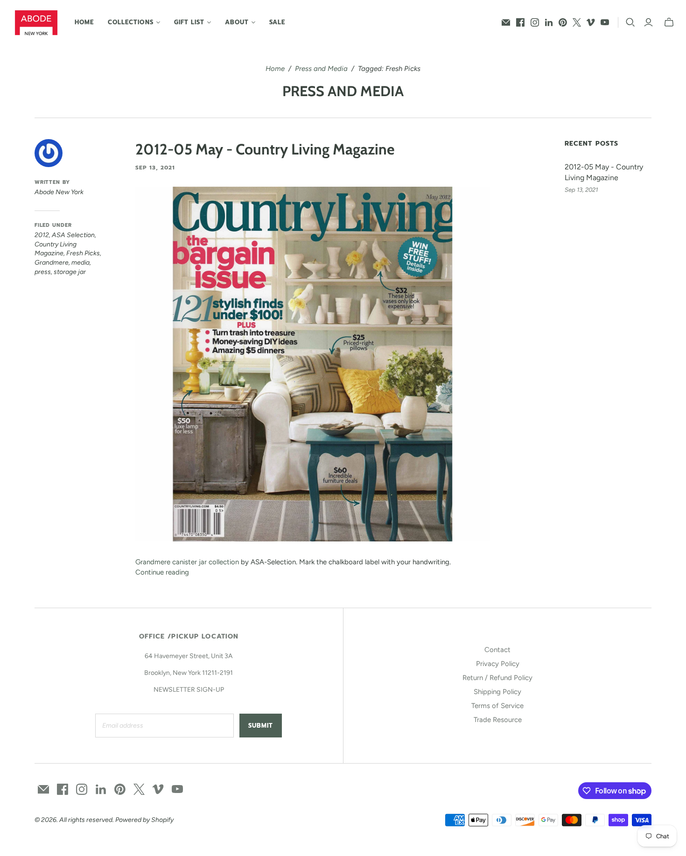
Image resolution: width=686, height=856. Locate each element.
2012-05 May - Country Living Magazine (264, 149)
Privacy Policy (497, 664)
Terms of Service (497, 706)
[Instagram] (535, 22)
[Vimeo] (591, 22)
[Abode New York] (36, 22)
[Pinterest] (563, 22)
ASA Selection (73, 235)
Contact (497, 650)
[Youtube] (605, 22)
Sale (277, 22)
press (43, 272)
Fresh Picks (83, 253)
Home (84, 22)
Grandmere (52, 263)
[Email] (506, 22)
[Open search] (630, 22)
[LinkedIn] (549, 22)
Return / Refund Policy (497, 678)
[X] (577, 22)
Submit (260, 725)
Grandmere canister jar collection (187, 562)
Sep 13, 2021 (155, 167)
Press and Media (321, 68)
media (80, 263)
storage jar (70, 272)
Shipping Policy (497, 692)
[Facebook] (520, 22)
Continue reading (162, 572)
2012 (42, 235)
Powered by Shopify (144, 820)
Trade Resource (498, 720)
